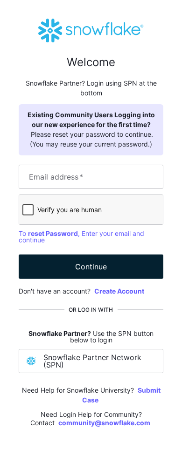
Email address (56, 177)
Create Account (119, 291)
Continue (91, 266)
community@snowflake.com (104, 423)
